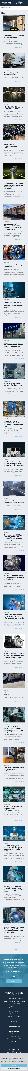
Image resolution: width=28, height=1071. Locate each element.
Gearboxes (14, 1019)
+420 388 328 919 (15, 1004)
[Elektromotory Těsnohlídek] (6, 3)
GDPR (14, 1044)
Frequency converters (14, 1016)
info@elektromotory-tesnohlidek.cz (15, 1001)
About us (14, 1034)
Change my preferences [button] (14, 1068)
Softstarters (14, 1021)
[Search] (16, 3)
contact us (14, 981)
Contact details (14, 1041)
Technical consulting (14, 1026)
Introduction (4, 7)
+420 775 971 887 (15, 1007)
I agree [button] (14, 1065)
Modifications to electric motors (14, 1024)
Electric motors (14, 1014)
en (22, 2)
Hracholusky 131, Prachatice (15, 998)
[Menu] (26, 2)
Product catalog (14, 1036)
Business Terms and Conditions (14, 1039)
